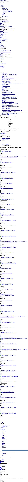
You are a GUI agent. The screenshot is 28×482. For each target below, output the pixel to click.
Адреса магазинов (2, 429)
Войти (1, 464)
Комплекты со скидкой (4, 73)
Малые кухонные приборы (5, 95)
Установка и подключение (5, 16)
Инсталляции (1, 35)
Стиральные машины (2, 27)
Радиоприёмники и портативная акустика (5, 54)
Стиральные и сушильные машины (6, 81)
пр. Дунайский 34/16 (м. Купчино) (13, 129)
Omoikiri (10, 124)
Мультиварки (1, 43)
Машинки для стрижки (3, 49)
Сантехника (3, 89)
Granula (10, 122)
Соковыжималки (2, 45)
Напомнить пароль (2, 465)
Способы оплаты (5, 12)
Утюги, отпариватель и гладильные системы (5, 52)
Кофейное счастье (4, 93)
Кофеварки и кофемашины (3, 38)
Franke (9, 120)
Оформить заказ (2, 472)
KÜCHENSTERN (11, 123)
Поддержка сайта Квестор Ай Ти (2, 461)
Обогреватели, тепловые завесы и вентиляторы (5, 50)
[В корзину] (0, 153)
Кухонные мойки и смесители (5, 84)
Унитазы (1, 37)
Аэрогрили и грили (2, 40)
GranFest (10, 121)
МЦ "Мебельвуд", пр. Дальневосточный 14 (14, 128)
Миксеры (1, 42)
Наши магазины (2, 58)
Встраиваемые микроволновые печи (4, 21)
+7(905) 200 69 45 (2, 5)
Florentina (10, 119)
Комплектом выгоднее (4, 8)
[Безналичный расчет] (4, 454)
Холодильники (2, 24)
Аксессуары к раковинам (3, 34)
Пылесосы (1, 53)
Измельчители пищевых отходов (4, 32)
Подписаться (8, 136)
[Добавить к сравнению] (0, 154)
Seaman (9, 126)
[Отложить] (0, 155)
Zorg (9, 127)
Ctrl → (2, 422)
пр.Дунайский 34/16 (5, 9)
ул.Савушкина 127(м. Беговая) (12, 130)
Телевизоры (1, 55)
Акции (2, 15)
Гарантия (3, 14)
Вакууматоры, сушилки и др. (3, 41)
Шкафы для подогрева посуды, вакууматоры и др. (6, 26)
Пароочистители (2, 51)
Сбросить (1, 132)
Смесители (1, 31)
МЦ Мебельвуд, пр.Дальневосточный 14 (7, 11)
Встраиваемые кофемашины (3, 25)
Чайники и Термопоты (3, 47)
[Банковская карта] (4, 453)
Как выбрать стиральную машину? (6, 138)
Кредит (4, 13)
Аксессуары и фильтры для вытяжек (4, 57)
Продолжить (2, 480)
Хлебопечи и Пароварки (3, 46)
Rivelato (10, 125)
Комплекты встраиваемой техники (4, 22)
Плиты (1, 23)
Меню (2, 68)
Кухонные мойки (2, 30)
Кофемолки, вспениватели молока (4, 39)
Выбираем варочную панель (5, 139)
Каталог (3, 7)
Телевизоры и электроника (5, 109)
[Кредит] (3, 455)
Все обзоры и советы (2, 140)
